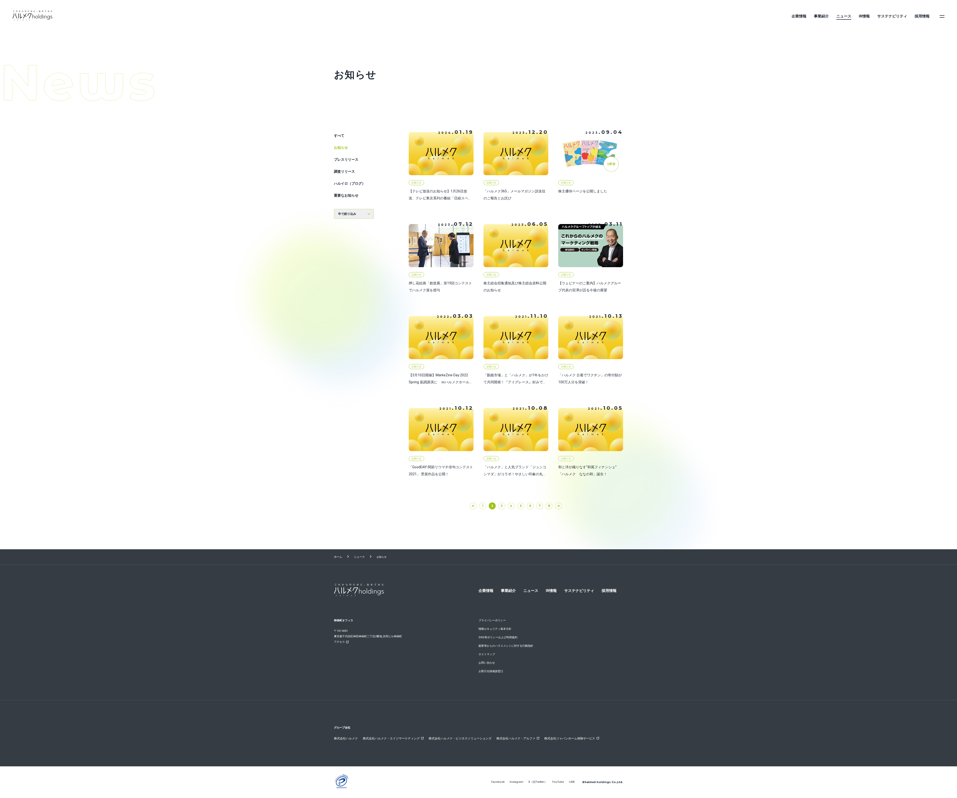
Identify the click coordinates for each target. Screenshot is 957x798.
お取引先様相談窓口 (490, 671)
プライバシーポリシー (492, 620)
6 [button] (530, 506)
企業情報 (799, 16)
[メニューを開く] (942, 16)
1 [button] (482, 506)
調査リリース (344, 171)
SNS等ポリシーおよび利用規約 (497, 637)
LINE (572, 782)
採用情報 (922, 16)
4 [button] (511, 506)
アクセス (339, 641)
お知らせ (341, 148)
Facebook (498, 782)
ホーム (338, 557)
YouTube (558, 782)
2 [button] (492, 506)
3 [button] (502, 506)
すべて (339, 136)
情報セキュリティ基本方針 (494, 629)
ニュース (843, 16)
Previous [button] (476, 506)
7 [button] (540, 506)
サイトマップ (486, 654)
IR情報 (864, 16)
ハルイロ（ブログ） (349, 183)
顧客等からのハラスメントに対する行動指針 (505, 645)
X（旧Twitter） (537, 782)
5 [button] (521, 506)
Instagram (516, 782)
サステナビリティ (892, 16)
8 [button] (549, 506)
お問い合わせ (486, 662)
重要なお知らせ (346, 195)
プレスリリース (346, 159)
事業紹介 (821, 16)
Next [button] (561, 506)
